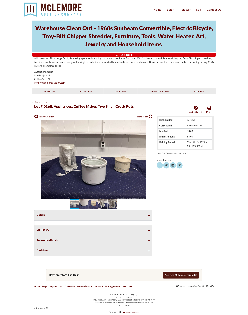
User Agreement (112, 286)
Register (185, 9)
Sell (198, 9)
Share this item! (164, 160)
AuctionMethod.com (130, 312)
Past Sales (127, 286)
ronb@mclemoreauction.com (49, 82)
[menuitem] (157, 9)
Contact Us (214, 9)
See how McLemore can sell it (181, 275)
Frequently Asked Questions (90, 286)
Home (157, 9)
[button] (150, 123)
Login (170, 9)
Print (209, 112)
